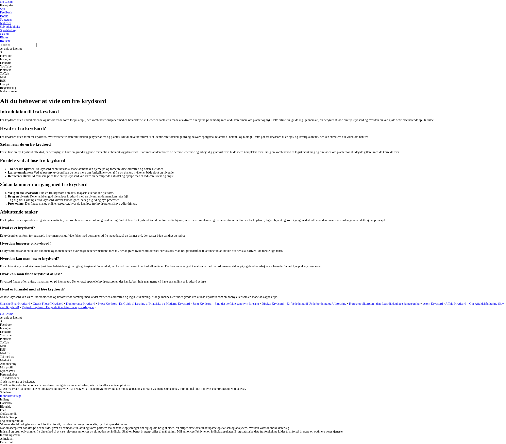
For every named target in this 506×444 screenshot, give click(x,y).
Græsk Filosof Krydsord (48, 303)
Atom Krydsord (433, 303)
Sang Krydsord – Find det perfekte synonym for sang (226, 303)
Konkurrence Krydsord (80, 303)
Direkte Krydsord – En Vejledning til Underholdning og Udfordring (304, 303)
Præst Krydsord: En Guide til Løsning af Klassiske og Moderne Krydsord (144, 303)
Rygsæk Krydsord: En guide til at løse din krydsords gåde (58, 307)
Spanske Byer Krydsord (15, 303)
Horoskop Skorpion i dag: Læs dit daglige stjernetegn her (384, 303)
